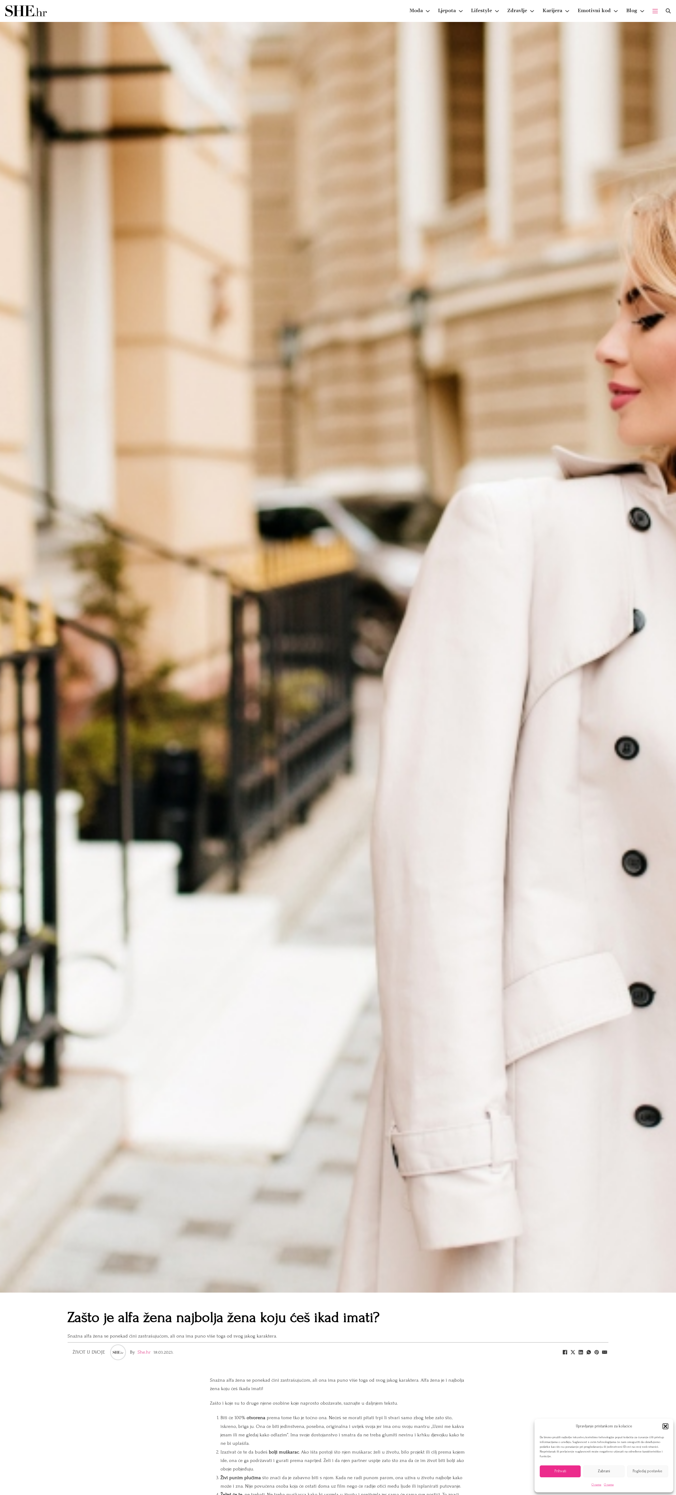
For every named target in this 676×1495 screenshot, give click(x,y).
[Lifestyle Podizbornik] (497, 11)
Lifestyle (481, 11)
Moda (416, 11)
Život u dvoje (89, 1352)
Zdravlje (517, 11)
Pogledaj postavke (647, 1471)
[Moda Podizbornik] (427, 11)
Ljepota (447, 11)
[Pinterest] (596, 1352)
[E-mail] (604, 1352)
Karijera (552, 11)
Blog (631, 11)
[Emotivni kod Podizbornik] (615, 11)
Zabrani (604, 1471)
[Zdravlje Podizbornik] (532, 11)
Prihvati (560, 1471)
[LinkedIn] (581, 1352)
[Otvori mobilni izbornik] (655, 11)
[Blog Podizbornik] (642, 11)
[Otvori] (668, 10)
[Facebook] (565, 1352)
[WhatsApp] (589, 1352)
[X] (573, 1352)
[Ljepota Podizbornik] (460, 11)
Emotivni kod (594, 11)
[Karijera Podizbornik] (567, 11)
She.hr (144, 1352)
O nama (596, 1484)
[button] (665, 1426)
